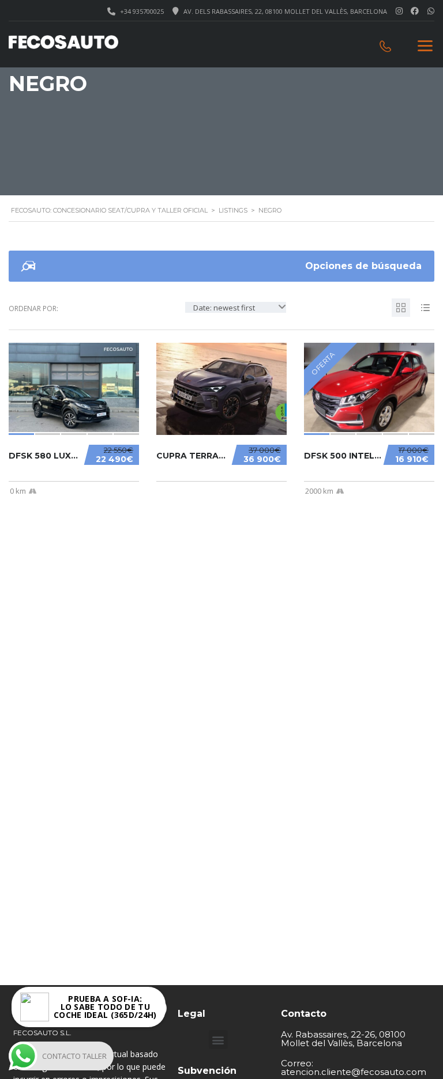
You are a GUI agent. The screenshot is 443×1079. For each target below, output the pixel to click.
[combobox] (235, 307)
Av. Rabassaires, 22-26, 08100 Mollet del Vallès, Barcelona (343, 1038)
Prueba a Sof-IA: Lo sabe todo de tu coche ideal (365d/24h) (105, 1006)
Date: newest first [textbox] (224, 307)
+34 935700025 (142, 11)
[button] (218, 1039)
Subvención (207, 1070)
